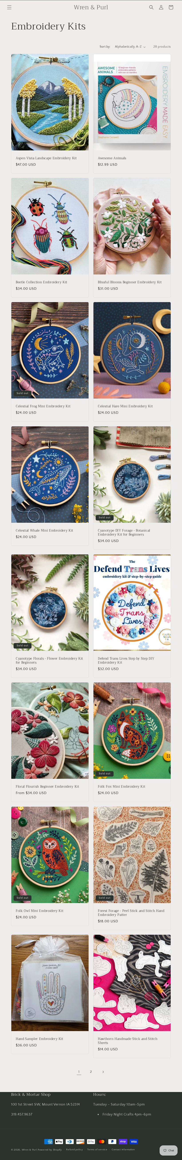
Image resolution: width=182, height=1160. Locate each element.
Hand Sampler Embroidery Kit (39, 1039)
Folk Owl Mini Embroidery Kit (39, 911)
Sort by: (105, 47)
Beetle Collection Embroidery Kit (41, 282)
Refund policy (74, 1149)
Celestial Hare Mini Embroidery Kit (125, 406)
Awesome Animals (112, 158)
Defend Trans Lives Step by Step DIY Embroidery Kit (126, 661)
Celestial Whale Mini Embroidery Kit (44, 531)
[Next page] (103, 1072)
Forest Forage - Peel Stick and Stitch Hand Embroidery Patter (131, 913)
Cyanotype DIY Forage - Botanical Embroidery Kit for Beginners (124, 533)
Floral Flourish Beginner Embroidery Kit (47, 787)
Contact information (123, 1149)
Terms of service (97, 1149)
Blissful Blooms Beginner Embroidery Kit (130, 282)
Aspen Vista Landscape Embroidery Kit (46, 158)
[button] (9, 7)
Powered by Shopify (50, 1149)
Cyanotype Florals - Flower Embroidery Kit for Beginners (49, 661)
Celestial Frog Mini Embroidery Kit (43, 406)
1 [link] (79, 1072)
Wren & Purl (29, 1149)
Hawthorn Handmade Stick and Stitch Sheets (127, 1041)
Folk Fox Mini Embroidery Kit (121, 787)
